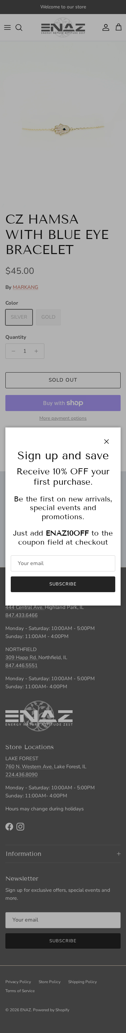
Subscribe (63, 584)
